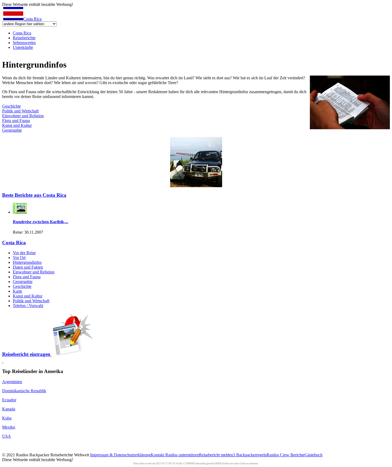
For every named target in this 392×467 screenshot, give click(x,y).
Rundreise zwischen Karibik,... (40, 221)
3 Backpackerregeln (250, 455)
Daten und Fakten (28, 267)
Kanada (8, 409)
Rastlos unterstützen (182, 455)
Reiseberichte (24, 38)
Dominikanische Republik (24, 390)
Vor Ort (19, 257)
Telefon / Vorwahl (28, 305)
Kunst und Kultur (17, 125)
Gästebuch (313, 455)
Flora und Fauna (16, 120)
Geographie (12, 130)
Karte (17, 291)
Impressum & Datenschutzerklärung (120, 455)
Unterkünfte (23, 47)
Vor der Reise (24, 252)
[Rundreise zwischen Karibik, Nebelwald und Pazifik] (20, 212)
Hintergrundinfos (27, 262)
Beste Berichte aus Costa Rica (34, 195)
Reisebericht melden (216, 455)
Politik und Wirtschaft (20, 111)
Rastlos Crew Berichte (286, 455)
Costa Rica (32, 19)
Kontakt (158, 455)
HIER (218, 463)
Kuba (6, 418)
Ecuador (9, 400)
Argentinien (12, 381)
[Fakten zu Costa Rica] (350, 127)
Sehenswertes (24, 42)
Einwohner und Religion (23, 115)
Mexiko (8, 427)
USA (6, 436)
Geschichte (11, 106)
